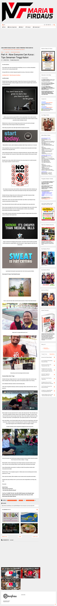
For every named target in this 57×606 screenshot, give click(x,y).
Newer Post (4, 536)
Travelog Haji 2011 (46, 348)
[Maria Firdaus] (28, 22)
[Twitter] (46, 25)
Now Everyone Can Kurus (15, 52)
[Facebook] (49, 25)
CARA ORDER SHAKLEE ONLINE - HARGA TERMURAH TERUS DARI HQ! (14, 49)
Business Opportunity (13, 27)
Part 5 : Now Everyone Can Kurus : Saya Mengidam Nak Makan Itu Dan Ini (28, 530)
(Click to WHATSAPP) (49, 107)
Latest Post (7, 52)
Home (4, 27)
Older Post (35, 536)
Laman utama (23, 594)
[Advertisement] (28, 38)
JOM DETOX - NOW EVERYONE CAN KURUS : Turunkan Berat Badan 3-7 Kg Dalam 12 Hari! (10, 518)
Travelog (28, 27)
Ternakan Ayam (36, 27)
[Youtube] (44, 25)
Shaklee (21, 27)
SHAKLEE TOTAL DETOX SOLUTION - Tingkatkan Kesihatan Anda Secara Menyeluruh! (29, 518)
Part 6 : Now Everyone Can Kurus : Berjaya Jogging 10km (10, 530)
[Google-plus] (48, 25)
